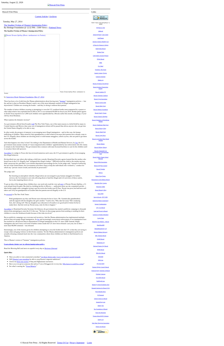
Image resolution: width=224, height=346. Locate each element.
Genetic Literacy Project (100, 73)
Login (89, 343)
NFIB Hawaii (100, 249)
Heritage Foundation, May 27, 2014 (31, 97)
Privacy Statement (77, 343)
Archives (53, 16)
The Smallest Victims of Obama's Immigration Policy (25, 25)
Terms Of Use (63, 343)
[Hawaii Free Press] (56, 5)
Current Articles (41, 16)
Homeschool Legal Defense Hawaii (101, 179)
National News (55, 27)
